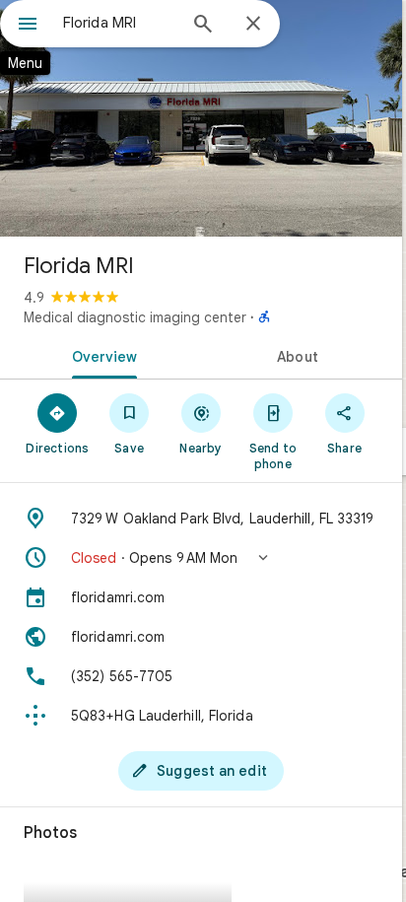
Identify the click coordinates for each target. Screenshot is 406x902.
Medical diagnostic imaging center (135, 317)
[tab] (100, 355)
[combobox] (119, 23)
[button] (201, 558)
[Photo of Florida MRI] (201, 118)
